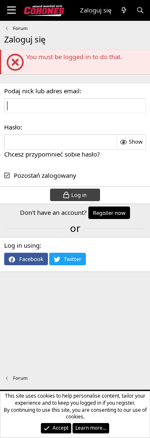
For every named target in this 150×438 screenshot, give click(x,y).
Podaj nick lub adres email (42, 91)
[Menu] (11, 10)
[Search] (140, 10)
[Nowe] (123, 10)
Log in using (22, 245)
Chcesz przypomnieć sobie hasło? (52, 154)
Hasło (12, 127)
